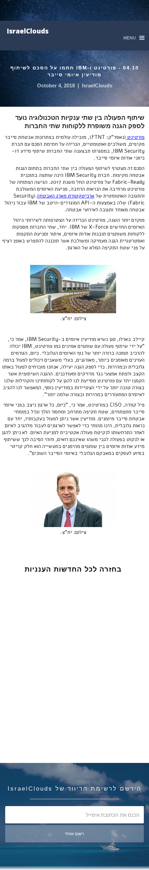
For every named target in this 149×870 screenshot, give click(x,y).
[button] (134, 38)
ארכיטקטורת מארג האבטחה (65, 195)
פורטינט (135, 137)
